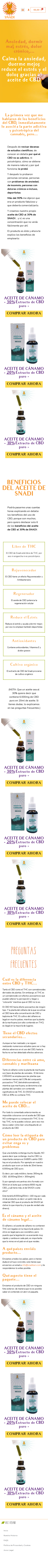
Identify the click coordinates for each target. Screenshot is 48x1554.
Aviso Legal (9, 1550)
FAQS (6, 1540)
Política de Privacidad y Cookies (17, 1545)
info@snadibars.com (31, 1265)
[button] (23, 10)
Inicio (6, 1531)
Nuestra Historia (10, 1535)
